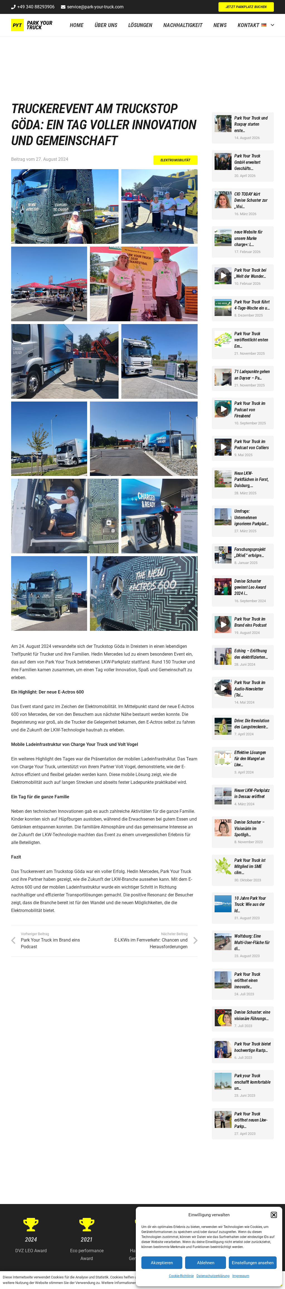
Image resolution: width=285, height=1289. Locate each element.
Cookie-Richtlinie (181, 1276)
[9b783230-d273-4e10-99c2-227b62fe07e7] (49, 284)
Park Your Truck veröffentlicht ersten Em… (251, 340)
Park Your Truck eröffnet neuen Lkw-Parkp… (250, 1120)
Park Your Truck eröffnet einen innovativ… (247, 980)
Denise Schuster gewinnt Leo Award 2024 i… (250, 587)
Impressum (240, 1276)
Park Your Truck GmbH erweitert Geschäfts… (247, 162)
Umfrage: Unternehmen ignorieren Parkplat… (251, 517)
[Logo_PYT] (32, 25)
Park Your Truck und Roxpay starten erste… (251, 124)
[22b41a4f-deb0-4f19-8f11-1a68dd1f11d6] (65, 361)
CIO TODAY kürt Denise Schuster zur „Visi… (250, 200)
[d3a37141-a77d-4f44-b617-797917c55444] (159, 206)
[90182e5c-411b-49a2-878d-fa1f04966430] (49, 439)
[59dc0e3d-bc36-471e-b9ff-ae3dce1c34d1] (159, 361)
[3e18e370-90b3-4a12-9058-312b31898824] (143, 439)
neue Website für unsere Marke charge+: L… (248, 238)
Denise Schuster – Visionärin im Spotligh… (249, 828)
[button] (274, 1215)
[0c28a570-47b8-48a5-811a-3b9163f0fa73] (65, 206)
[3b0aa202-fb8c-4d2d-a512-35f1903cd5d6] (159, 516)
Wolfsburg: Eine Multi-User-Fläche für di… (251, 942)
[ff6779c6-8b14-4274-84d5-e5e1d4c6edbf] (49, 593)
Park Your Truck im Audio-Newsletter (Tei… (250, 689)
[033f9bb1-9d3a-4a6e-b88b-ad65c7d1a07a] (143, 284)
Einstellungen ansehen (253, 1262)
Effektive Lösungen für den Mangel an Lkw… (250, 759)
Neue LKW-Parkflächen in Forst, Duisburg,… (251, 479)
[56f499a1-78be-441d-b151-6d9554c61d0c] (65, 516)
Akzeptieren (162, 1262)
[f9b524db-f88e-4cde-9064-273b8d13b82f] (143, 593)
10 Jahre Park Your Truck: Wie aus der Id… (250, 904)
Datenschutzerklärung (213, 1276)
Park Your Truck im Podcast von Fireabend (250, 410)
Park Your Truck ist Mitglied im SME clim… (250, 866)
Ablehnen (205, 1262)
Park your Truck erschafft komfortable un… (252, 1082)
